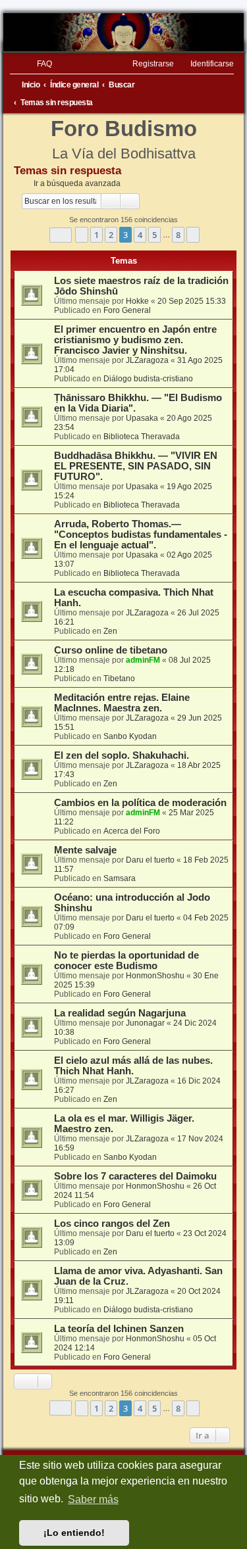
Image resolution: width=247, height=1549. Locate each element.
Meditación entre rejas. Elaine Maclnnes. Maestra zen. (122, 702)
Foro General (127, 310)
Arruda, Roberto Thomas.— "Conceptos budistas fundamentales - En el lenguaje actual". (140, 534)
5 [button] (154, 235)
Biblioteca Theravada (141, 436)
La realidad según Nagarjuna (120, 1013)
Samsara (119, 878)
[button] (60, 235)
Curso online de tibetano (110, 650)
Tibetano (119, 678)
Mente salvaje (85, 850)
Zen (110, 631)
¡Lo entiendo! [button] (74, 1532)
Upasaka (142, 418)
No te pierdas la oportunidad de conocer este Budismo (126, 960)
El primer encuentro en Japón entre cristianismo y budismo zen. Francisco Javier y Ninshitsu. (135, 340)
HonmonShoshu (155, 975)
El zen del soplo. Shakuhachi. (121, 755)
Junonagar (145, 1023)
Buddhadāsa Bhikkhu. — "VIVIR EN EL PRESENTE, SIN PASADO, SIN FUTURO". (135, 466)
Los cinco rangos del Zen (112, 1223)
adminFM (143, 660)
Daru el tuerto (150, 860)
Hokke (137, 301)
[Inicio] (123, 32)
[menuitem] (38, 63)
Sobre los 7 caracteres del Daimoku (135, 1176)
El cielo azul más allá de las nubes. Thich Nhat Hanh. (133, 1065)
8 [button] (178, 235)
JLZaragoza (147, 360)
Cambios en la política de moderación (140, 803)
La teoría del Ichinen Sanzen (119, 1328)
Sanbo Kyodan (130, 736)
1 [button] (96, 235)
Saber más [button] (93, 1499)
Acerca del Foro (131, 831)
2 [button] (111, 235)
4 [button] (140, 235)
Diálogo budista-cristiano (148, 378)
